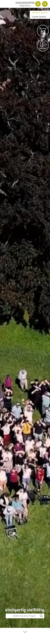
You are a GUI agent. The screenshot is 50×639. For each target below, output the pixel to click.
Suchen (41, 615)
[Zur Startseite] (25, 4)
